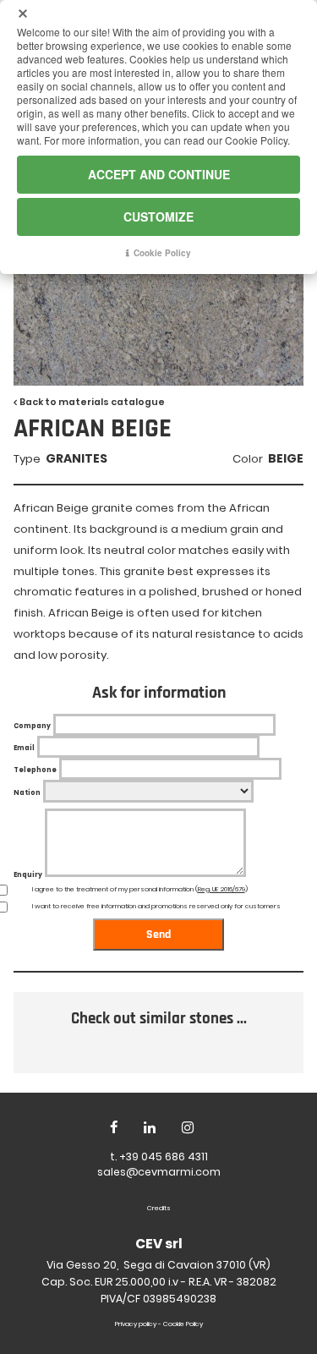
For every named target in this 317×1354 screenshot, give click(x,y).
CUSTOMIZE (158, 216)
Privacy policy (135, 1324)
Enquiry (28, 875)
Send (158, 934)
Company (32, 726)
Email (24, 748)
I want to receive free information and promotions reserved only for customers (156, 906)
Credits (159, 1208)
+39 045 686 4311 (163, 1156)
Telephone (35, 770)
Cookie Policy (183, 1324)
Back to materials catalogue (92, 402)
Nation (27, 793)
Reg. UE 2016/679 (221, 889)
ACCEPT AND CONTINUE (159, 174)
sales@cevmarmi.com (159, 1172)
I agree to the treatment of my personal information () (140, 889)
